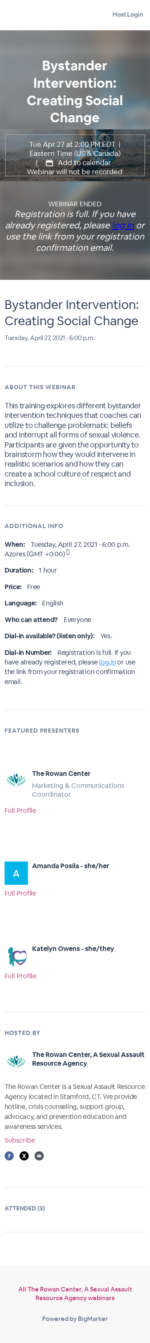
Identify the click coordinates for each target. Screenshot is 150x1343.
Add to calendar (83, 162)
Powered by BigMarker (75, 1319)
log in (123, 225)
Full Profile (20, 810)
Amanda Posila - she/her (70, 866)
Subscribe (20, 1140)
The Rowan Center (61, 773)
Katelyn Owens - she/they (73, 948)
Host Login (127, 14)
